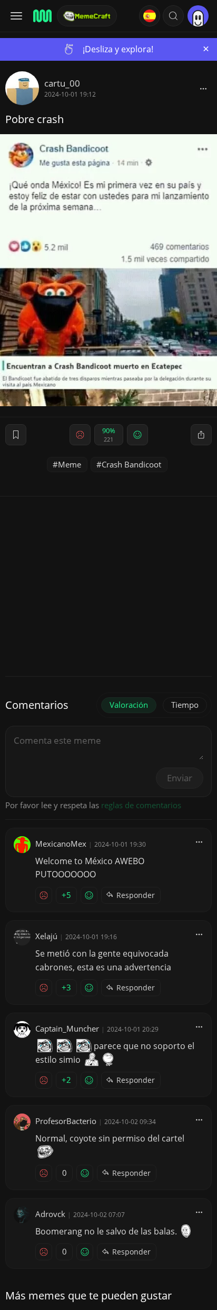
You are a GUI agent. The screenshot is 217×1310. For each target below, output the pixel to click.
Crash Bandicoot (131, 464)
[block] (203, 88)
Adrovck (50, 1214)
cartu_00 (62, 83)
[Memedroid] (42, 16)
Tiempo (185, 704)
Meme (69, 464)
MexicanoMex (60, 843)
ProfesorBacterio (65, 1121)
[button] (173, 15)
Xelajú (46, 936)
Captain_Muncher (67, 1028)
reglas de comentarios (141, 805)
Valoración (129, 704)
